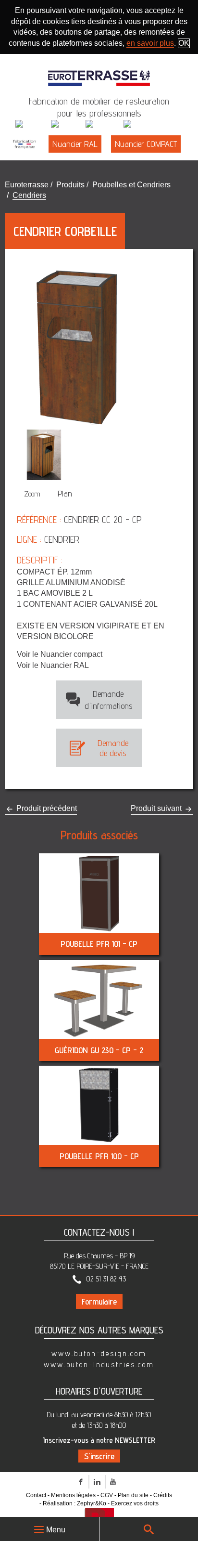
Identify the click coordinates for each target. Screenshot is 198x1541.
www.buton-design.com (99, 1353)
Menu (55, 1530)
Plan (65, 493)
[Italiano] (67, 124)
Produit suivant (157, 808)
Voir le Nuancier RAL (53, 665)
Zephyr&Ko (91, 1503)
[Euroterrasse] (99, 73)
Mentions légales (73, 1495)
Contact (36, 1495)
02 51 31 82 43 (106, 1278)
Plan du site (133, 1495)
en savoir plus (150, 43)
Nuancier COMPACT (146, 144)
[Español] (142, 124)
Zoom (32, 493)
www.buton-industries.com (99, 1364)
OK (183, 43)
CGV (106, 1495)
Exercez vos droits (135, 1503)
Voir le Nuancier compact (59, 654)
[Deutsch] (104, 124)
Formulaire (99, 1301)
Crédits (162, 1495)
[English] (32, 124)
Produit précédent (45, 808)
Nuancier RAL (75, 144)
